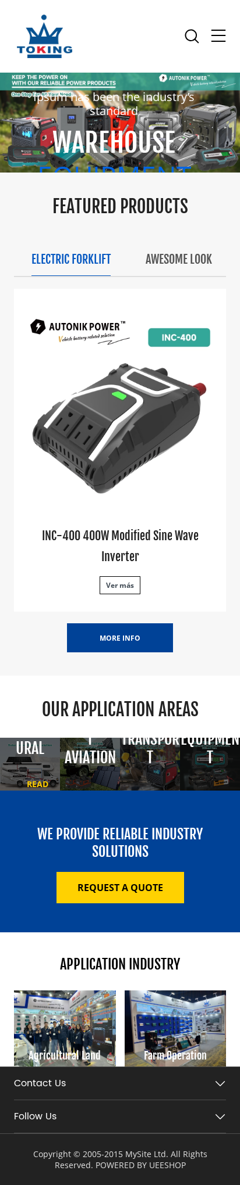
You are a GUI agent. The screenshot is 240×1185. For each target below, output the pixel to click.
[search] (191, 39)
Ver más (120, 585)
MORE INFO (120, 638)
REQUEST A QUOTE (120, 887)
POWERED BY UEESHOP (141, 1164)
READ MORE (38, 789)
